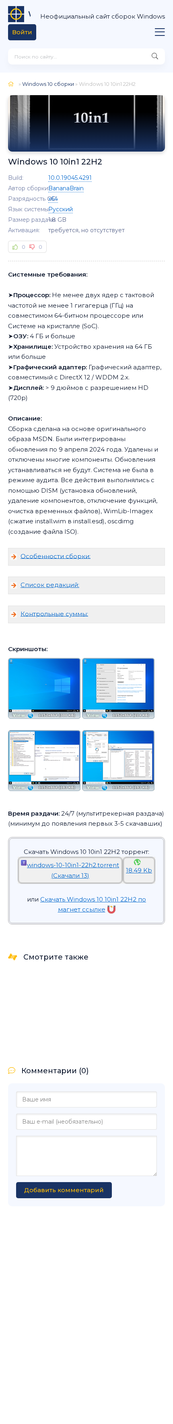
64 (29, 14)
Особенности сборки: (56, 556)
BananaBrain (66, 188)
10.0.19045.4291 (70, 177)
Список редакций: (50, 585)
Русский (60, 209)
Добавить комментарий (64, 1190)
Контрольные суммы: (54, 613)
